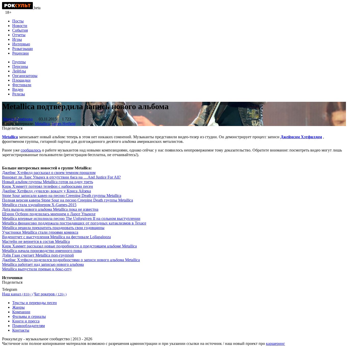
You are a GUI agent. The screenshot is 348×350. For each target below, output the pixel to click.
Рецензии (20, 53)
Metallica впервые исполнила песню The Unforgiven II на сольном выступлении (71, 218)
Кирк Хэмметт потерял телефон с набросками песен (47, 186)
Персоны (20, 66)
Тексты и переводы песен (34, 303)
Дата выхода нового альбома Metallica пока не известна (50, 209)
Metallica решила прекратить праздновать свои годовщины (53, 228)
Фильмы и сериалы (29, 316)
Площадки (21, 80)
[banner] (18, 8)
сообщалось (31, 150)
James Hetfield (63, 123)
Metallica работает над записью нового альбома (43, 264)
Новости (19, 25)
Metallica (42, 123)
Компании (21, 312)
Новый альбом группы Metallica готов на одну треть (47, 182)
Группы (19, 62)
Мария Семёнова (18, 119)
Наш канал (17, 294)
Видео (17, 89)
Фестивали (21, 85)
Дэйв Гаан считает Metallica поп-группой (38, 255)
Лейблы (19, 71)
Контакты (20, 330)
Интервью (21, 44)
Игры (17, 39)
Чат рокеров (50, 294)
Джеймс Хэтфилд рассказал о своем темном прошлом (49, 172)
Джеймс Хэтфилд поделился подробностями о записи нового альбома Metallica (71, 260)
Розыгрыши (22, 48)
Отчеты (18, 35)
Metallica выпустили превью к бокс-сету (37, 269)
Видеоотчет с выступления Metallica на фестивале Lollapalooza (56, 237)
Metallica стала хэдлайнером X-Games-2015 (39, 205)
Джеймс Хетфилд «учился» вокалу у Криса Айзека (46, 191)
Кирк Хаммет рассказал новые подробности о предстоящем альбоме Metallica (69, 246)
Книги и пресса (25, 321)
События (20, 30)
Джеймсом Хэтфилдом (301, 137)
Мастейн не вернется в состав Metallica (36, 241)
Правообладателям (28, 325)
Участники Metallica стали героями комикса (40, 232)
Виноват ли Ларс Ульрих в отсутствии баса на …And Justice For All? (61, 177)
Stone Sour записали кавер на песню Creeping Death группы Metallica (61, 195)
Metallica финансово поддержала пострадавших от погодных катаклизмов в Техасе (74, 223)
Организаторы (24, 75)
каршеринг (275, 343)
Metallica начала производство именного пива (42, 250)
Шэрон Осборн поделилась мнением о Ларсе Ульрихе (49, 214)
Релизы (18, 94)
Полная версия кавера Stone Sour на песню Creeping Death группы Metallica (67, 200)
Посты (18, 21)
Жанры (18, 307)
